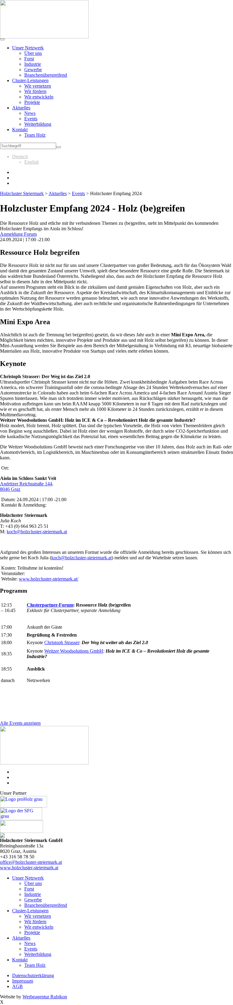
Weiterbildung (37, 124)
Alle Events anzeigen (20, 723)
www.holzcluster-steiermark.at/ (48, 578)
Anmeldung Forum (18, 234)
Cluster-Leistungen (30, 80)
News (29, 113)
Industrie (32, 64)
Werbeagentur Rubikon (44, 996)
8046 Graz (10, 489)
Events (30, 118)
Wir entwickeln (38, 96)
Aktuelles (21, 107)
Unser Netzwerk (28, 47)
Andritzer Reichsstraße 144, (26, 483)
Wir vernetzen (37, 85)
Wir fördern (35, 91)
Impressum (22, 980)
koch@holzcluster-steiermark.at (37, 531)
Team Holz (35, 135)
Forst (29, 58)
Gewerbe (33, 69)
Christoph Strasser (61, 642)
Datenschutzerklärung (33, 975)
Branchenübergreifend (45, 75)
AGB (17, 986)
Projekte (32, 102)
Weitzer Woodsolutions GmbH (73, 651)
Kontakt (20, 129)
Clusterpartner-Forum (50, 604)
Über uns (33, 53)
